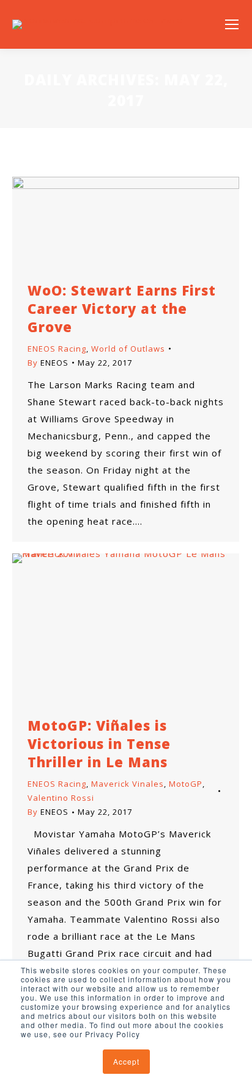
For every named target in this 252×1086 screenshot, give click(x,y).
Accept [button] (126, 1061)
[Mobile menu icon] (232, 24)
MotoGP (185, 783)
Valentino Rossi (61, 797)
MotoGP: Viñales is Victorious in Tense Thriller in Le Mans (99, 743)
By (48, 362)
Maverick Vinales (127, 783)
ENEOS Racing (57, 348)
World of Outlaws (128, 348)
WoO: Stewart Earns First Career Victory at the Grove (122, 308)
